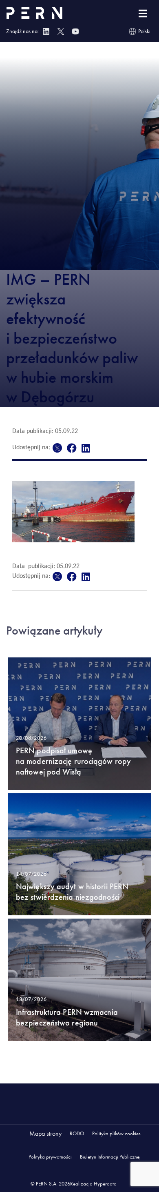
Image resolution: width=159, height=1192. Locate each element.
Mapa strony (45, 1133)
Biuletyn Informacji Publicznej (110, 1156)
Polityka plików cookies (116, 1133)
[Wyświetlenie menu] (142, 14)
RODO (77, 1133)
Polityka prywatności (50, 1156)
